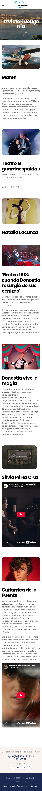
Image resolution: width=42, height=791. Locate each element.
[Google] (29, 767)
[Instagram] (12, 767)
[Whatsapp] (24, 767)
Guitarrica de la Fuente (19, 593)
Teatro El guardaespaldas (21, 166)
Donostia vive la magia (20, 381)
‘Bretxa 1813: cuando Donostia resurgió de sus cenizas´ (21, 282)
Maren (9, 77)
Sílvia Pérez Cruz (20, 477)
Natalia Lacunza (20, 232)
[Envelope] (18, 767)
